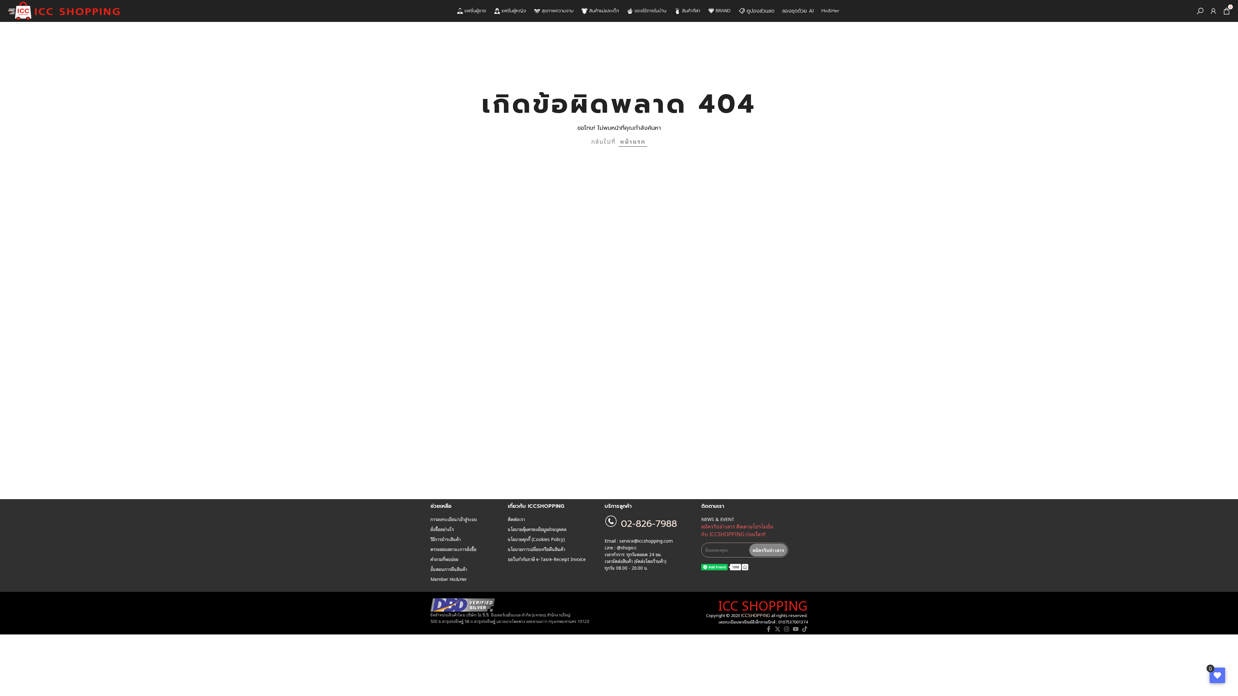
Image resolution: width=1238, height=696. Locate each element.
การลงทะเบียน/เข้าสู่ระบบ (453, 519)
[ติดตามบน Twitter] (778, 629)
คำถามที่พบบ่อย (444, 559)
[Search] (1200, 11)
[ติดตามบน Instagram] (787, 629)
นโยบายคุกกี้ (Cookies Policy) (536, 539)
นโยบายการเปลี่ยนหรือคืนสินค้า (536, 549)
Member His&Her (448, 579)
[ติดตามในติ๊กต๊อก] (805, 629)
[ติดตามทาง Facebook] (768, 629)
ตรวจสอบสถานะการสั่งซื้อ (453, 549)
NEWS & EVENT (717, 519)
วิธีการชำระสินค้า (445, 539)
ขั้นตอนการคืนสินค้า (448, 569)
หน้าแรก (632, 141)
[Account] (1213, 11)
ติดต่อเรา (516, 519)
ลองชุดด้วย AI (798, 11)
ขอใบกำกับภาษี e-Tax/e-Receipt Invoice (547, 559)
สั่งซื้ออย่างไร (442, 529)
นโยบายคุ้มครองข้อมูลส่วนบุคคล (537, 529)
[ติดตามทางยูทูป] (796, 629)
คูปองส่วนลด (760, 11)
